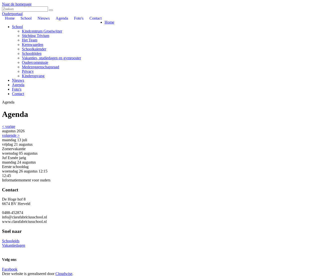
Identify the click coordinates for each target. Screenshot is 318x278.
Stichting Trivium (35, 36)
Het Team (29, 40)
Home (109, 22)
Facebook (9, 269)
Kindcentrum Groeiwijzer (42, 31)
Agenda (18, 85)
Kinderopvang (33, 76)
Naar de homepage (17, 4)
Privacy (28, 71)
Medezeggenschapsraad (40, 67)
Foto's (16, 89)
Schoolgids (10, 241)
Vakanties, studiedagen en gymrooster (51, 58)
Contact (18, 94)
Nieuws (18, 80)
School (17, 27)
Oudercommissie (35, 62)
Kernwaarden (32, 44)
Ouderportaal (12, 14)
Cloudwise (63, 274)
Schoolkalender (34, 49)
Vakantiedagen (13, 245)
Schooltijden (31, 53)
